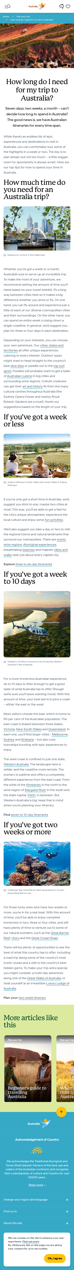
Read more (36, 1185)
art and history (32, 386)
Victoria (9, 729)
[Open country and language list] (67, 1200)
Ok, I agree (55, 1258)
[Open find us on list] (67, 1212)
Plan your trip (23, 16)
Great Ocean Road (44, 938)
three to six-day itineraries (33, 564)
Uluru (15, 938)
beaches (28, 550)
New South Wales (28, 729)
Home (6, 16)
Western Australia (16, 764)
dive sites (17, 366)
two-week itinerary (32, 997)
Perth (31, 795)
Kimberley (33, 785)
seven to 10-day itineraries (29, 814)
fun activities (54, 520)
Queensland (57, 729)
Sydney (9, 739)
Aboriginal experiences (39, 544)
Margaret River (35, 790)
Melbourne (60, 734)
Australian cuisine (19, 376)
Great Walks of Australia (44, 978)
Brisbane (27, 739)
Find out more (31, 1241)
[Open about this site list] (67, 1224)
